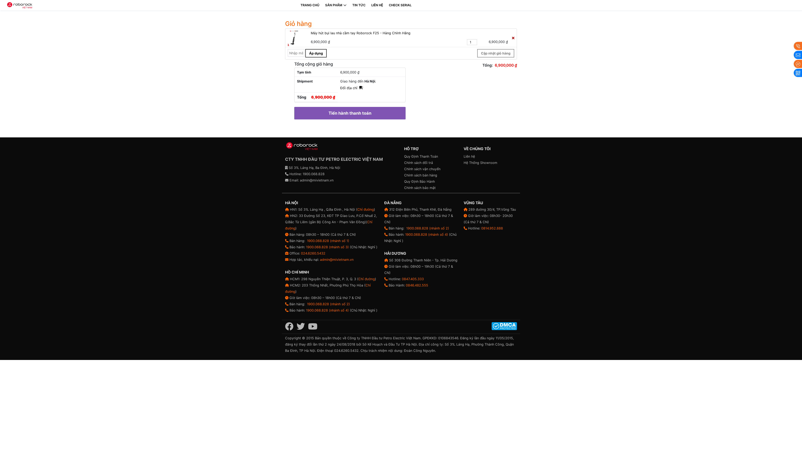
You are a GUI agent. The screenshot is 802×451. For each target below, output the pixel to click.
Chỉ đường (365, 209)
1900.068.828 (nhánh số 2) (328, 304)
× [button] (513, 37)
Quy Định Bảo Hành (419, 181)
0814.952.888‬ (492, 228)
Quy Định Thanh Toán (421, 156)
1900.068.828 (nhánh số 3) (327, 247)
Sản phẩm (333, 5)
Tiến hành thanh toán (350, 113)
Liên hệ (377, 5)
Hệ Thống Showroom (480, 163)
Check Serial (400, 5)
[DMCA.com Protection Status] (504, 326)
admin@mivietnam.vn (317, 180)
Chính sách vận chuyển (422, 169)
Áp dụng (316, 53)
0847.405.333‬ (413, 279)
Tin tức (358, 5)
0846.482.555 (417, 285)
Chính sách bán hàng (420, 175)
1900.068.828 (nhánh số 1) (328, 241)
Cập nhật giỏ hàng (495, 53)
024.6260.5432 (313, 253)
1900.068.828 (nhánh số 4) (327, 310)
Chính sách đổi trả (418, 163)
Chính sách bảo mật (420, 188)
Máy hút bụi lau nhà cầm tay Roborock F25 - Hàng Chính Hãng (360, 33)
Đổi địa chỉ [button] (348, 88)
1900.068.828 (314, 174)
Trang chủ (310, 5)
